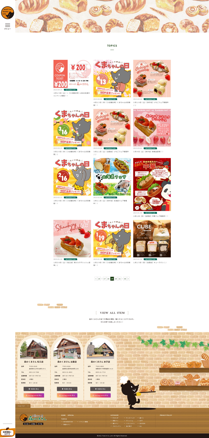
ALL (141, 426)
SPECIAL (71, 415)
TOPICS (64, 419)
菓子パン (115, 423)
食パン (142, 418)
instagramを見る (35, 395)
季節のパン (67, 424)
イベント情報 (83, 422)
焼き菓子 (129, 426)
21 (120, 279)
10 (99, 279)
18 (108, 279)
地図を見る (35, 389)
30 (125, 279)
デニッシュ (129, 420)
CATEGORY (114, 415)
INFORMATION (68, 422)
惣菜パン (115, 420)
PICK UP (115, 418)
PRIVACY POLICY (166, 415)
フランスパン (130, 423)
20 (116, 279)
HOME (63, 415)
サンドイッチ (130, 418)
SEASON (142, 423)
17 (105, 279)
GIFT (141, 420)
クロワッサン (117, 426)
